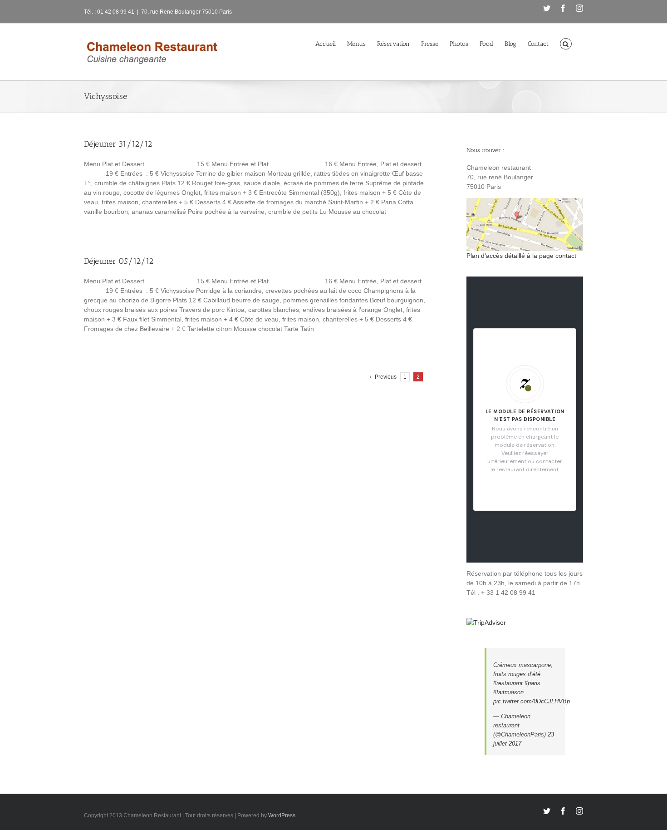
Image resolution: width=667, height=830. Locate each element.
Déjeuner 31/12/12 (118, 144)
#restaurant (508, 683)
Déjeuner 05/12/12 (118, 261)
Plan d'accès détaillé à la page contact (521, 255)
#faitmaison (508, 692)
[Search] (566, 43)
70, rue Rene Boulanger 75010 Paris (186, 12)
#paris (532, 683)
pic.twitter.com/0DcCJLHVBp (531, 701)
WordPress (281, 815)
